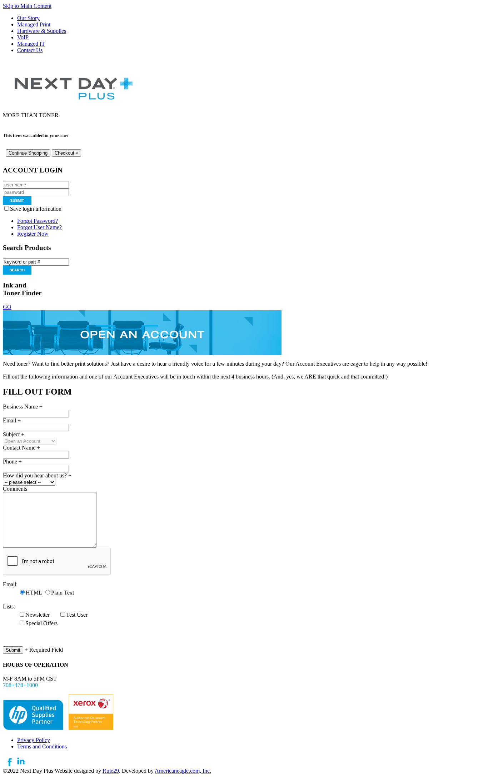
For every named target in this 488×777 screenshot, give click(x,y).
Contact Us (30, 50)
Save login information (37, 209)
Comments (15, 489)
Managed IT (31, 44)
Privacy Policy (33, 740)
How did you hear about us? (37, 475)
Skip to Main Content (27, 6)
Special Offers (41, 623)
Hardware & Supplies (41, 31)
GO (7, 307)
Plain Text (62, 593)
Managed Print (33, 24)
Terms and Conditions (42, 746)
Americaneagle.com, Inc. (183, 771)
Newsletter (37, 615)
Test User (77, 615)
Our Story (28, 18)
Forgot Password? (37, 221)
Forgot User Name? (39, 227)
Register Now (33, 234)
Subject (13, 434)
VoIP (23, 37)
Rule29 (111, 771)
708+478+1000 (20, 685)
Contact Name (21, 448)
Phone (12, 461)
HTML (34, 593)
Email (12, 420)
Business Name (23, 406)
